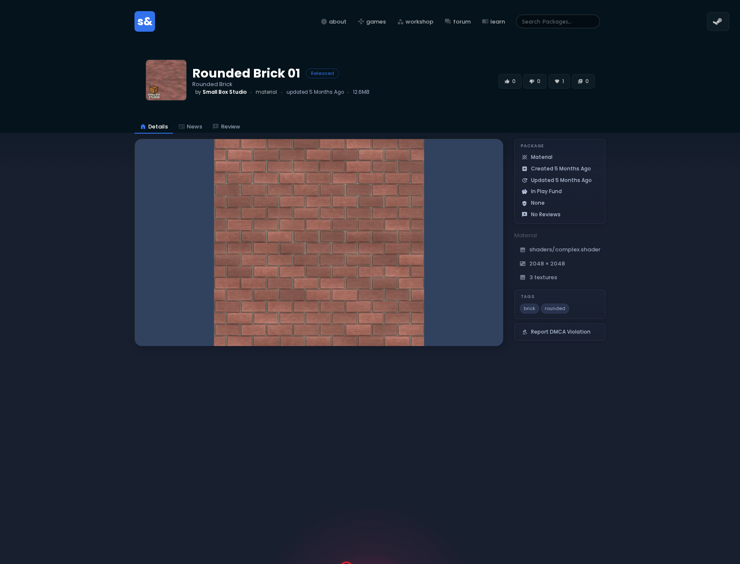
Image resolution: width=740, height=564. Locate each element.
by (221, 92)
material (266, 92)
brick (529, 308)
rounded (555, 308)
